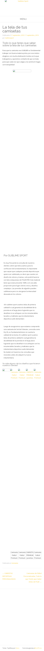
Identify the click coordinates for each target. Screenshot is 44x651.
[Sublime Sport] (22, 5)
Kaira (17, 648)
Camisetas (14, 563)
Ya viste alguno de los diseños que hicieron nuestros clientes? (21, 364)
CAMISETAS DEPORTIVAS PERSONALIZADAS (9, 576)
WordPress (38, 648)
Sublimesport (9, 38)
